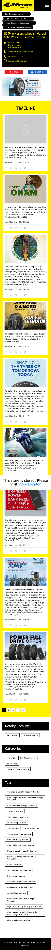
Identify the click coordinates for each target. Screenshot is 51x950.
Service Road (12, 735)
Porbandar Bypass (30, 735)
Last (23, 710)
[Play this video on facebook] (25, 130)
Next (18, 710)
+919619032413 (15, 56)
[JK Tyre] (18, 5)
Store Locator (29, 484)
